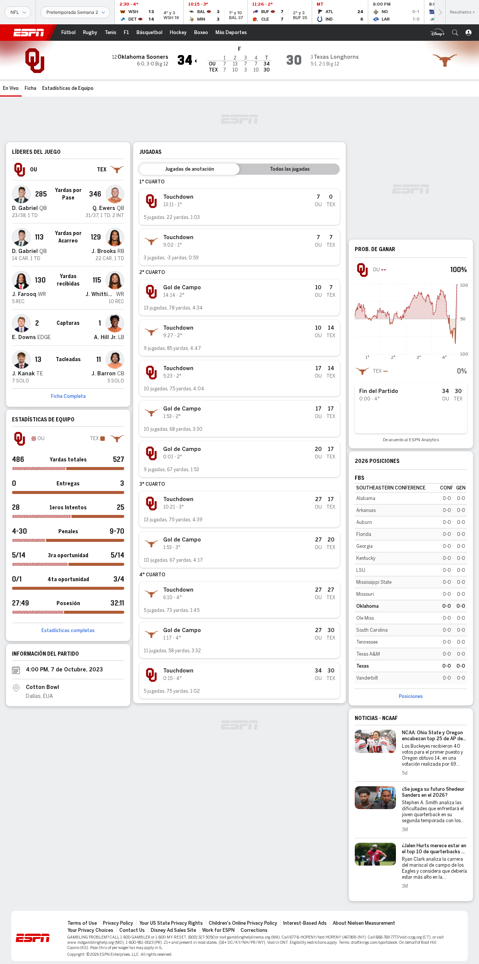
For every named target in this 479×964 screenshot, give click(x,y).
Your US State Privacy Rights (171, 923)
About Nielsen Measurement (364, 923)
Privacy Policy (118, 923)
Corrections (254, 930)
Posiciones (411, 696)
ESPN (28, 32)
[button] (455, 33)
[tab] (189, 169)
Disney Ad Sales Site (173, 930)
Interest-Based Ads (305, 923)
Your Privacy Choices (90, 930)
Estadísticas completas (68, 630)
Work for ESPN (218, 930)
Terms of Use (82, 923)
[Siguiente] (439, 12)
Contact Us (132, 930)
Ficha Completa (68, 396)
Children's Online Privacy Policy (243, 923)
